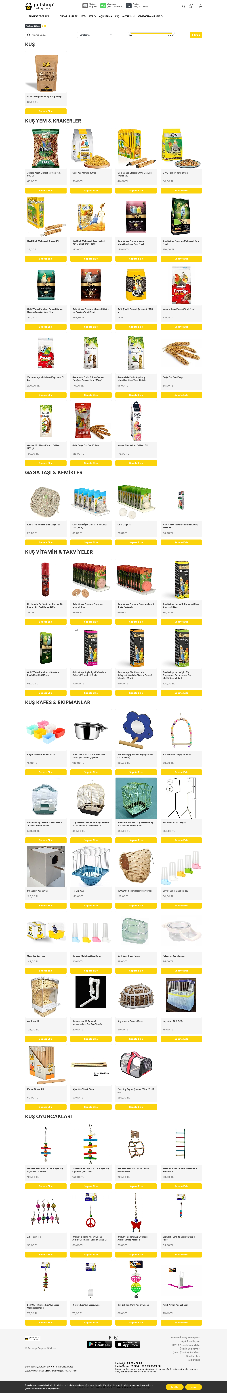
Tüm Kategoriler (39, 16)
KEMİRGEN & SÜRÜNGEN (150, 16)
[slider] (129, 33)
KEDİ (83, 16)
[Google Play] (99, 1344)
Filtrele (196, 35)
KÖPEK (92, 16)
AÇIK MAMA (105, 16)
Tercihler (175, 1387)
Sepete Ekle (46, 111)
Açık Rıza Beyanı (190, 1341)
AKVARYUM (128, 16)
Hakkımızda (193, 1360)
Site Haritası (193, 1356)
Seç (44, 26)
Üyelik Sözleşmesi (190, 1348)
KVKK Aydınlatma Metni (186, 1345)
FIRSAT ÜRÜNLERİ (69, 16)
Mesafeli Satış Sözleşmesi (185, 1337)
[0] (190, 6)
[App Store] (127, 1344)
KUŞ (117, 16)
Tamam (193, 1387)
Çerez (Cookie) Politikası (186, 1352)
